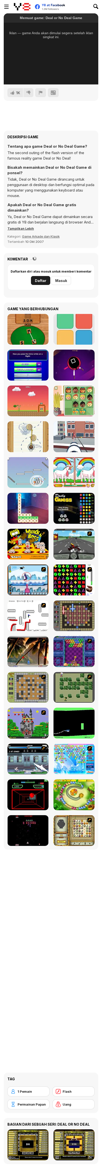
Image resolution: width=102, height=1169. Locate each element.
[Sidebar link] (6, 7)
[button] (20, 228)
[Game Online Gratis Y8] (22, 6)
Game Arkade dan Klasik (41, 236)
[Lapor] (40, 92)
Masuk (61, 280)
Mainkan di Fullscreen (51, 74)
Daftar (40, 280)
